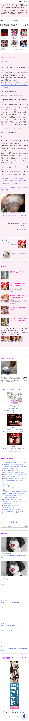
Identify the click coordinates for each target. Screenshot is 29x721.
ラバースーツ (24, 225)
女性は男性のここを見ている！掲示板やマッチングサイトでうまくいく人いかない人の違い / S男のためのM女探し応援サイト (14, 501)
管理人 (25, 229)
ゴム (21, 223)
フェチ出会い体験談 (13, 20)
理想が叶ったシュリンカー (17, 272)
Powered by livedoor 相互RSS (10, 512)
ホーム (3, 20)
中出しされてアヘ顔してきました (9, 625)
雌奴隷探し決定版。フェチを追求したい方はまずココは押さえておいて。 (14, 409)
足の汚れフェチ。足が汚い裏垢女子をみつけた (12, 603)
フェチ (24, 223)
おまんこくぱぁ (5, 580)
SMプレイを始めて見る (14, 716)
